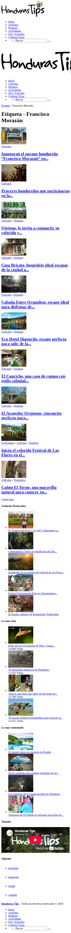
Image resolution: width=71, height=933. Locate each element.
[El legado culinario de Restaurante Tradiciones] (20, 611)
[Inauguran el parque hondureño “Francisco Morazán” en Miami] (13, 143)
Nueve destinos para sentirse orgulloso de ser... (33, 773)
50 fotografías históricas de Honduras (29, 669)
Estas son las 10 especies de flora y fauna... (31, 645)
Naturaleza (20, 480)
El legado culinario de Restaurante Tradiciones (33, 614)
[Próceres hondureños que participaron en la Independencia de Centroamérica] (13, 180)
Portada (5, 105)
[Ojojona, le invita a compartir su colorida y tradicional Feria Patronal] (13, 217)
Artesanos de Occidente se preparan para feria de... (35, 815)
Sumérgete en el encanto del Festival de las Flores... (36, 572)
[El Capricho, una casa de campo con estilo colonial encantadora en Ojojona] (13, 365)
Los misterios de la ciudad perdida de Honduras (34, 794)
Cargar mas (7, 499)
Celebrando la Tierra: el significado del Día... (32, 551)
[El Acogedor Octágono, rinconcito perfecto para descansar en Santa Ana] (13, 402)
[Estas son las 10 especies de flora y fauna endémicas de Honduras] (20, 642)
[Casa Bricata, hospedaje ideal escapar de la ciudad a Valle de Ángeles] (13, 254)
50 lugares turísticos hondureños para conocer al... (35, 717)
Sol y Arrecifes (16, 34)
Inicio (11, 21)
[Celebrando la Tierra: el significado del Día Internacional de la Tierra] (20, 548)
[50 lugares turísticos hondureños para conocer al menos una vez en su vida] (20, 714)
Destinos (13, 27)
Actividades (14, 31)
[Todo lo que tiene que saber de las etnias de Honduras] (20, 690)
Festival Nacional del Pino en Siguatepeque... (33, 593)
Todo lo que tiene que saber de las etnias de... (32, 693)
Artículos (13, 24)
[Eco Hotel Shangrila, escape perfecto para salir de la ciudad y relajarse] (13, 328)
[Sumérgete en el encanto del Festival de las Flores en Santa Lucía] (20, 569)
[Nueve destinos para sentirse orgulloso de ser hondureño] (20, 770)
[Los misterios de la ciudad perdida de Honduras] (20, 790)
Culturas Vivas (16, 37)
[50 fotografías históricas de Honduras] (20, 666)
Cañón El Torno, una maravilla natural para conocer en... (29, 489)
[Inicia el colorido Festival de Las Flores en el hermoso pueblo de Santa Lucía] (13, 439)
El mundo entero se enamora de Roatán (29, 752)
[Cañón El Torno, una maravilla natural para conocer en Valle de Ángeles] (13, 477)
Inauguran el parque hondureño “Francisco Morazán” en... (29, 156)
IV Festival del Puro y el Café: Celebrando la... (33, 530)
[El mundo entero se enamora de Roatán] (20, 749)
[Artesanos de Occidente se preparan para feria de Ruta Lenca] (20, 811)
